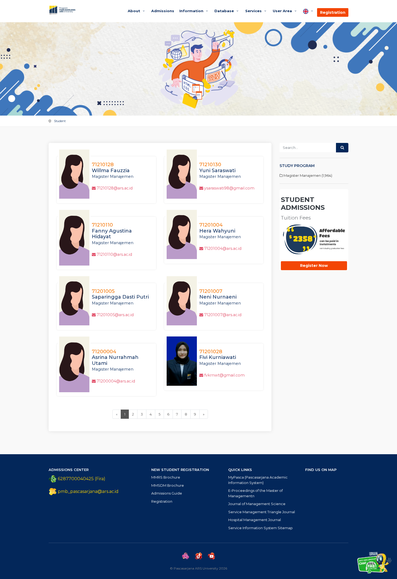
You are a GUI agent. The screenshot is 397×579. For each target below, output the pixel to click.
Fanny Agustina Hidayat (112, 231)
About (134, 11)
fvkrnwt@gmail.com (224, 375)
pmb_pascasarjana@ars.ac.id (88, 491)
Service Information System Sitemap (260, 528)
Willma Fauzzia (111, 168)
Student (60, 121)
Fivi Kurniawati (217, 355)
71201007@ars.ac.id (222, 314)
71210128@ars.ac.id (115, 188)
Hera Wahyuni (217, 228)
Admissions (162, 11)
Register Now (314, 265)
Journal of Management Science (256, 504)
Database (224, 11)
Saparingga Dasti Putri (120, 294)
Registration (332, 12)
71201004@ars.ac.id (222, 248)
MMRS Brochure (165, 477)
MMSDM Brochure (167, 485)
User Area (283, 11)
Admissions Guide (166, 493)
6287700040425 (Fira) (81, 478)
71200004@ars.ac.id (116, 381)
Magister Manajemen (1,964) (307, 175)
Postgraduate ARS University (83, 10)
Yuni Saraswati (217, 168)
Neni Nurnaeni (218, 294)
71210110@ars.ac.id (114, 254)
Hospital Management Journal (254, 520)
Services (254, 11)
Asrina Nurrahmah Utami (115, 357)
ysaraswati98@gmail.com (229, 188)
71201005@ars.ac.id (115, 314)
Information (191, 11)
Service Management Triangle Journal (261, 512)
